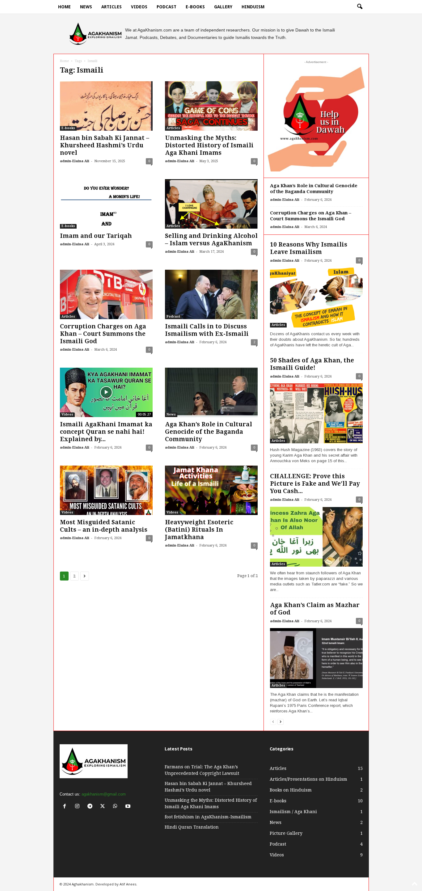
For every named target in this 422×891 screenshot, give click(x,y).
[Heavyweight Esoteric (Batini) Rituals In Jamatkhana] (211, 490)
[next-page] (280, 721)
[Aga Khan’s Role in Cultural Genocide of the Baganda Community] (211, 392)
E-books (195, 6)
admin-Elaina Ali (74, 161)
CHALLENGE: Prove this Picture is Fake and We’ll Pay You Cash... (315, 484)
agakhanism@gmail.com (104, 794)
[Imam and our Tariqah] (106, 204)
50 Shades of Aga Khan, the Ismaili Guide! (312, 364)
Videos (139, 6)
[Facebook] (66, 806)
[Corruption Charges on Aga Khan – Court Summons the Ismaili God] (106, 294)
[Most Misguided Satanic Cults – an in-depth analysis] (106, 490)
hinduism (253, 6)
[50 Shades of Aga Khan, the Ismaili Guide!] (316, 413)
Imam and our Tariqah (96, 235)
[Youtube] (128, 806)
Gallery (223, 6)
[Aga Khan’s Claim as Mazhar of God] (316, 658)
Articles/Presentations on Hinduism (308, 779)
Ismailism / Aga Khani (293, 811)
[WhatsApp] (116, 806)
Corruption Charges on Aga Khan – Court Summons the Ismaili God (103, 334)
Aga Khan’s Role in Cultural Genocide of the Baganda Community (208, 432)
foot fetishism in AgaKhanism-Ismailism (208, 816)
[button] (359, 7)
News (86, 6)
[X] (104, 806)
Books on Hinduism (291, 790)
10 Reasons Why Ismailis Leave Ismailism (308, 248)
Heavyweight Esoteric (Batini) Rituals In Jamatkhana (199, 530)
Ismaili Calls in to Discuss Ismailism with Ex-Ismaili (207, 330)
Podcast (166, 6)
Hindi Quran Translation (192, 827)
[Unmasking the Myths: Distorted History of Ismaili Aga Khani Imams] (211, 106)
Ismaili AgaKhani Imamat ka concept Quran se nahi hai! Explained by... (106, 432)
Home (64, 6)
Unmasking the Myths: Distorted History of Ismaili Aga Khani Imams (209, 145)
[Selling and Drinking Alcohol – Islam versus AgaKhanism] (211, 204)
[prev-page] (273, 721)
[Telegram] (91, 806)
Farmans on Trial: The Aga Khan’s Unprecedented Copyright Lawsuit (202, 770)
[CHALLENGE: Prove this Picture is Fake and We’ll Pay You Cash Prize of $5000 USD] (316, 537)
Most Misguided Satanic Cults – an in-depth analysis (103, 526)
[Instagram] (78, 806)
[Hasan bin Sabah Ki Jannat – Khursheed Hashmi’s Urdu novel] (106, 106)
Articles (111, 6)
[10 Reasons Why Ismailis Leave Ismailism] (316, 297)
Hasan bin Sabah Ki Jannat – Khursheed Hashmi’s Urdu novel (104, 145)
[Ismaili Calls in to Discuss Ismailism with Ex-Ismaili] (211, 294)
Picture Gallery (286, 833)
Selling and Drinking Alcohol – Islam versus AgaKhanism (211, 239)
